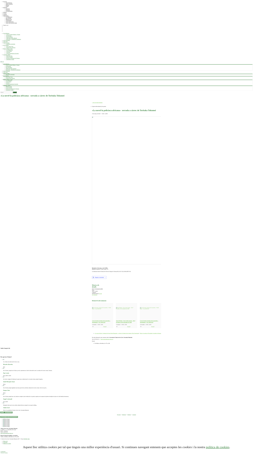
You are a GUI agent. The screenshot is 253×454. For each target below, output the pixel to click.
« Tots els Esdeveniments (97, 102)
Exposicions (8, 66)
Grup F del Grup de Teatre (11, 23)
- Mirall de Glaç (9, 55)
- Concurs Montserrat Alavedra (12, 53)
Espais (7, 6)
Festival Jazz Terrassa (10, 78)
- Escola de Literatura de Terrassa (13, 58)
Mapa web (5, 441)
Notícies (5, 12)
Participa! (5, 7)
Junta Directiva (9, 2)
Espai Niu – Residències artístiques (13, 69)
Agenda (4, 13)
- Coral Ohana (9, 51)
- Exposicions (8, 35)
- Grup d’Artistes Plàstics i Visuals (13, 34)
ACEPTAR (3, 451)
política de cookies (217, 447)
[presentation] (102, 311)
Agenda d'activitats (8, 412)
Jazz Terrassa (8, 18)
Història (7, 5)
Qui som (5, 1)
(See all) (104, 326)
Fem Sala (2, 412)
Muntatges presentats (10, 74)
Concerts (7, 82)
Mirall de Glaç (9, 19)
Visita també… (6, 15)
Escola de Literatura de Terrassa (12, 88)
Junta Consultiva (9, 4)
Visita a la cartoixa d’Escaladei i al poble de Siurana (150, 333)
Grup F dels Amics (10, 21)
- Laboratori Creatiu (10, 59)
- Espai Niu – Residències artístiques (13, 39)
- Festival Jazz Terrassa (10, 47)
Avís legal (5, 442)
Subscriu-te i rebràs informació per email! (9, 417)
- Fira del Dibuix (9, 36)
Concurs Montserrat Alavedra (12, 84)
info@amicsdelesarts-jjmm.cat (107, 339)
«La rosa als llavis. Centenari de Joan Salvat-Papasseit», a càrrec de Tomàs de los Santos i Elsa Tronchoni (116, 333)
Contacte (5, 14)
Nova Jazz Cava (9, 77)
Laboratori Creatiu (9, 90)
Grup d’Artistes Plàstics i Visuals (12, 65)
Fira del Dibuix (9, 67)
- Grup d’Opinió (9, 57)
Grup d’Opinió (9, 87)
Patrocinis (8, 9)
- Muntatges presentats (10, 44)
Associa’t (8, 8)
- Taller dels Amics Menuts (11, 38)
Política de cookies (7, 443)
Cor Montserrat (9, 17)
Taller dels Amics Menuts (11, 68)
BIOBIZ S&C (27, 439)
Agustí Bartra (8, 20)
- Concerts (8, 52)
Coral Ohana (8, 81)
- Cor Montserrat (9, 50)
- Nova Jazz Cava (9, 46)
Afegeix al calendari (99, 277)
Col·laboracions (9, 11)
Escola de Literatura (97, 294)
